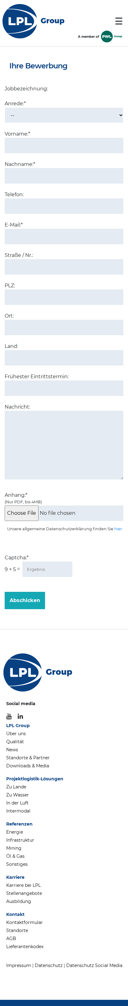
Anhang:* (23, 498)
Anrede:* (15, 103)
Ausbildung (18, 901)
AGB (11, 938)
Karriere (15, 877)
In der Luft (17, 803)
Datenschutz (48, 965)
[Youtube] (8, 716)
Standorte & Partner (28, 758)
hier (118, 529)
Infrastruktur (20, 840)
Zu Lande (16, 787)
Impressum (18, 965)
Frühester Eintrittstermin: (37, 376)
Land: (11, 346)
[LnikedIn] (20, 716)
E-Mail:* (14, 225)
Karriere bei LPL (23, 885)
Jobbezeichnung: (26, 89)
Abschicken (25, 600)
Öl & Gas (15, 856)
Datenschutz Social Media (94, 965)
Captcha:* (17, 558)
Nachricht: (17, 407)
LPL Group (18, 725)
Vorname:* (17, 134)
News (12, 749)
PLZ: (10, 285)
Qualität (15, 741)
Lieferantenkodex (24, 946)
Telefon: (14, 194)
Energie (14, 832)
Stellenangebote (24, 893)
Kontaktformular (24, 922)
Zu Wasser (17, 795)
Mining (13, 848)
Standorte (17, 930)
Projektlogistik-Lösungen (34, 779)
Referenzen (19, 824)
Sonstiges (17, 864)
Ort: (9, 316)
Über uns (16, 733)
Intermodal (18, 811)
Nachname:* (20, 164)
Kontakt (15, 914)
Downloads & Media (27, 766)
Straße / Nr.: (19, 255)
